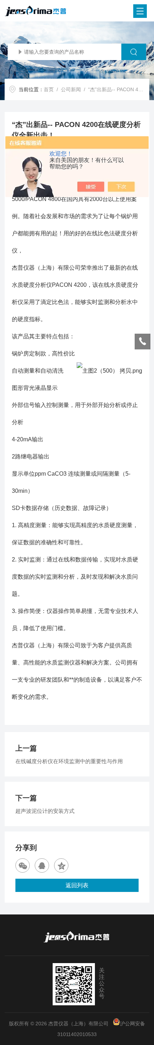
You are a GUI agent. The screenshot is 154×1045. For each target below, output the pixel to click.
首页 (49, 89)
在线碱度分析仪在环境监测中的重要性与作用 (69, 761)
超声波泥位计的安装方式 (44, 811)
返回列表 (77, 885)
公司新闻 (71, 89)
